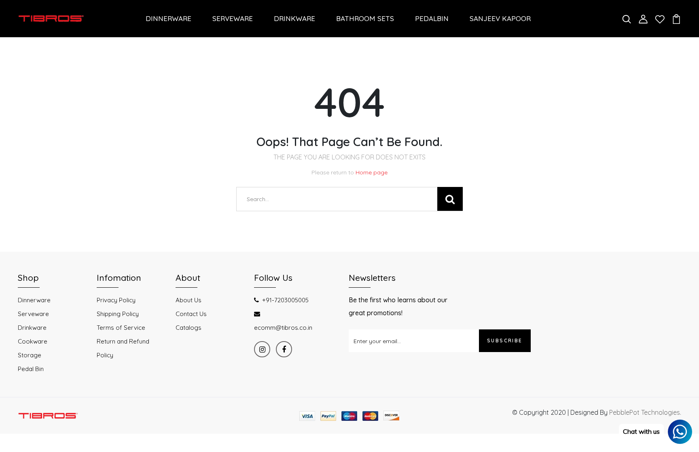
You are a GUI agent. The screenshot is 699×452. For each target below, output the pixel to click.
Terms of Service (121, 327)
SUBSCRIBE (505, 340)
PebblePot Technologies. (645, 412)
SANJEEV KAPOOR (500, 18)
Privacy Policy (116, 300)
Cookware (32, 341)
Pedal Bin (31, 369)
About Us (188, 300)
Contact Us (191, 314)
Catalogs (188, 327)
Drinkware (32, 327)
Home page (372, 172)
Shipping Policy (118, 314)
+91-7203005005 (285, 300)
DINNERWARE (168, 18)
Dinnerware (34, 300)
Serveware (33, 314)
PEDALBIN (432, 18)
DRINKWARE (294, 18)
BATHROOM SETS (365, 18)
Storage (29, 355)
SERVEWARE (232, 18)
